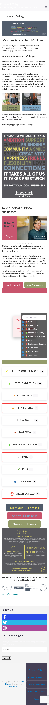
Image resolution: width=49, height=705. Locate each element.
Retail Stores (33, 351)
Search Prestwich (13, 285)
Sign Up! (6, 658)
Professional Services (37, 344)
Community (33, 325)
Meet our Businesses (24, 508)
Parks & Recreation (36, 336)
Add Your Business (35, 285)
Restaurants (33, 347)
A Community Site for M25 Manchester (19, 7)
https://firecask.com (10, 594)
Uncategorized (25, 493)
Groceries (32, 329)
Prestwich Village (10, 4)
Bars (30, 321)
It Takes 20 (37, 699)
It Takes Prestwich (36, 677)
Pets (30, 340)
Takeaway (32, 355)
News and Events (24, 524)
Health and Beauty (36, 332)
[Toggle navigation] (46, 6)
